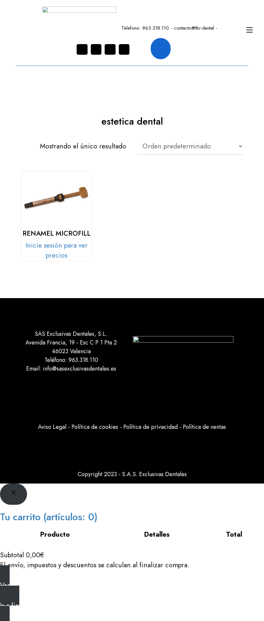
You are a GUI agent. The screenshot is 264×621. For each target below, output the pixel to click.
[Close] (13, 494)
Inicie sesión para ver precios (56, 250)
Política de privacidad (150, 427)
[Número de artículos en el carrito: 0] (161, 48)
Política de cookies (94, 427)
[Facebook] (96, 49)
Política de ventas (204, 427)
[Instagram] (82, 49)
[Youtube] (124, 49)
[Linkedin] (110, 49)
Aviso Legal (52, 427)
